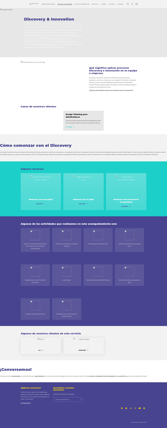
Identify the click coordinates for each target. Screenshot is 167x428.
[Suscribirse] (81, 399)
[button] (95, 4)
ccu (39, 350)
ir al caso (69, 127)
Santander (82, 350)
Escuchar (39, 204)
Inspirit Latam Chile (140, 422)
